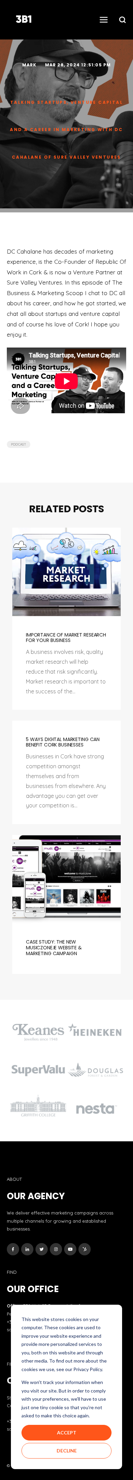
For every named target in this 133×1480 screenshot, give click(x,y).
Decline (67, 1450)
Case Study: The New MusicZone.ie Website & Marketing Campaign (54, 947)
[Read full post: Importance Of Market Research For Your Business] (66, 572)
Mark (30, 65)
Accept (66, 1432)
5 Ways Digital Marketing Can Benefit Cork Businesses (63, 742)
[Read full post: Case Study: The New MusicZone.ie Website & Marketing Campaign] (66, 879)
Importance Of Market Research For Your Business (66, 637)
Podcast (18, 444)
